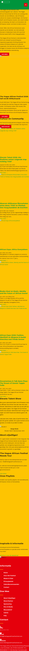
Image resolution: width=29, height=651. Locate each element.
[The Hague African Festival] (6, 4)
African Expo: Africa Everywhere (14, 249)
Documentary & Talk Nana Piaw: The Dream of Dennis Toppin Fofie (14, 383)
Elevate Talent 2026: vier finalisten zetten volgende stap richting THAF (13, 159)
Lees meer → (4, 172)
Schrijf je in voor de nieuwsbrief (9, 555)
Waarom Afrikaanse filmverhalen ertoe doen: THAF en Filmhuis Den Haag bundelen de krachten (14, 205)
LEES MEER (3, 473)
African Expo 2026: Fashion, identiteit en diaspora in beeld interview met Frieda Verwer (13, 337)
